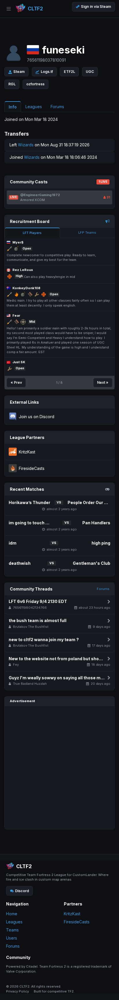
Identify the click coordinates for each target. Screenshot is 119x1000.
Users (11, 938)
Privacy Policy (17, 991)
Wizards (26, 144)
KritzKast (72, 913)
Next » (102, 382)
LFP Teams (87, 232)
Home (11, 913)
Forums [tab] (57, 106)
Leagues (14, 921)
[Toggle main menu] (8, 8)
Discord (22, 891)
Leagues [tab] (33, 106)
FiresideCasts (77, 921)
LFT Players (32, 233)
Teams (12, 929)
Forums (103, 589)
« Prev (16, 382)
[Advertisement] (59, 767)
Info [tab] (13, 106)
